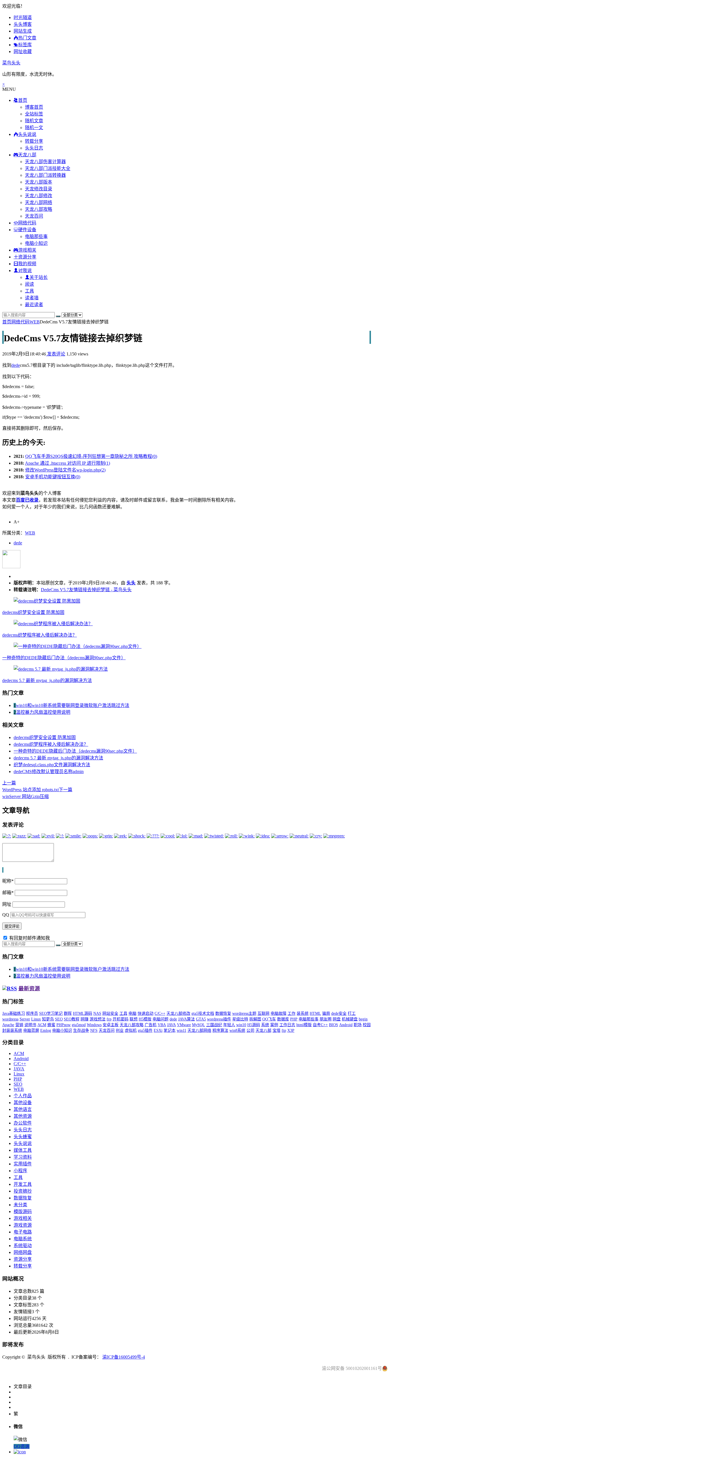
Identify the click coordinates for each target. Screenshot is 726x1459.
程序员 (32, 1013)
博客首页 (34, 107)
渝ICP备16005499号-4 (123, 1357)
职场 (358, 1025)
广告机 (151, 1025)
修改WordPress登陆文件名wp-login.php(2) (65, 470)
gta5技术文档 (202, 1013)
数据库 (283, 1019)
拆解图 (255, 1019)
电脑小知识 (36, 243)
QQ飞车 (269, 1019)
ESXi (158, 1030)
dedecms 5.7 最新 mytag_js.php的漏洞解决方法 (47, 680)
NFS (94, 1030)
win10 (241, 1025)
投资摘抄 (23, 1191)
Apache (8, 1025)
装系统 (303, 1013)
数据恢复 (223, 1013)
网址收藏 (23, 51)
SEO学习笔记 (51, 1013)
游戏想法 (97, 1019)
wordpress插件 (219, 1019)
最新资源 (29, 988)
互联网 (263, 1013)
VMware (184, 1025)
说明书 (30, 1025)
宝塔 (276, 1030)
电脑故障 (278, 1013)
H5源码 (253, 1025)
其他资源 (23, 1116)
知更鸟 (48, 1019)
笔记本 (170, 1030)
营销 (19, 1025)
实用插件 (23, 1163)
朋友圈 (326, 1019)
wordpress (10, 1019)
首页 (6, 321)
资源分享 (23, 1259)
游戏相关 (23, 1218)
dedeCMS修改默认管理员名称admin (49, 771)
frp (109, 1019)
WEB (34, 321)
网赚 (84, 1019)
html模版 (304, 1025)
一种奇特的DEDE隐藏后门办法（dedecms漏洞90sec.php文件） (64, 657)
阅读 (29, 284)
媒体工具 (23, 1150)
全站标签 (34, 113)
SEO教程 (71, 1019)
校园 (367, 1025)
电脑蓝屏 (31, 1030)
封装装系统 (12, 1030)
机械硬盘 (350, 1019)
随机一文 (34, 127)
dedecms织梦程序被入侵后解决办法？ (39, 635)
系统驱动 (23, 1245)
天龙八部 (263, 1030)
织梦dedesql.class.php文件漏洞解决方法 (52, 764)
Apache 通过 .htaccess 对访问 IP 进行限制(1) (67, 463)
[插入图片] (2, 870)
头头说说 (23, 1143)
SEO (59, 1019)
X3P (290, 1030)
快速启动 (145, 1013)
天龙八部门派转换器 (45, 175)
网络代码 (20, 321)
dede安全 (339, 1013)
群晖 (68, 1013)
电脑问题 (160, 1019)
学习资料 (23, 1157)
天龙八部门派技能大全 (47, 168)
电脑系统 (23, 1238)
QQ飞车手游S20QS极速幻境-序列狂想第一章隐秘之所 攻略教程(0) (91, 456)
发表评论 (55, 353)
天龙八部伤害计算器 (45, 161)
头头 (131, 582)
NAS (97, 1013)
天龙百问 (34, 216)
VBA (162, 1025)
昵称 (8, 881)
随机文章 (34, 120)
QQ (5, 914)
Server (25, 1019)
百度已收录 (27, 500)
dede (15, 365)
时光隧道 (23, 17)
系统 (265, 1025)
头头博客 (23, 24)
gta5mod (79, 1025)
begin (363, 1019)
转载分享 (34, 141)
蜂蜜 (51, 1025)
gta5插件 (145, 1030)
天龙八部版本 (38, 182)
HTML (315, 1013)
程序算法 (220, 1030)
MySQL (198, 1025)
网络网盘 (23, 1252)
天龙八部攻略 (38, 209)
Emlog (45, 1030)
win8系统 (237, 1030)
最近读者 (34, 304)
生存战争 (81, 1030)
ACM (41, 1025)
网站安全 (110, 1013)
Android (346, 1025)
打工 (352, 1013)
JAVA (171, 1025)
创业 (120, 1030)
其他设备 (23, 1102)
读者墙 (32, 297)
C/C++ (160, 1013)
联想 (134, 1019)
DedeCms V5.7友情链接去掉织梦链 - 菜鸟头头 (86, 589)
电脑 (132, 1013)
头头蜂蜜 (23, 1136)
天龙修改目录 (38, 188)
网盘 (337, 1019)
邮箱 (8, 892)
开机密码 (120, 1019)
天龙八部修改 (38, 195)
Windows (94, 1025)
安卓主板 (111, 1025)
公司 (250, 1030)
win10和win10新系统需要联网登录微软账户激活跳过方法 (72, 705)
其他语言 (23, 1109)
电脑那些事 (36, 236)
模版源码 (23, 1211)
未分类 (20, 1204)
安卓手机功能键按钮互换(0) (52, 476)
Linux (36, 1019)
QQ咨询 (21, 1446)
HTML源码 (82, 1013)
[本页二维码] (20, 1451)
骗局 (326, 1013)
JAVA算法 (186, 1019)
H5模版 (145, 1019)
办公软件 (23, 1123)
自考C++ (320, 1025)
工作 (292, 1013)
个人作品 (23, 1095)
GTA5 (201, 1019)
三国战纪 (214, 1025)
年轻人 (229, 1025)
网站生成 (23, 31)
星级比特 (240, 1019)
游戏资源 (23, 1225)
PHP (293, 1019)
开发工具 (23, 1184)
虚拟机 (131, 1030)
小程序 (20, 1170)
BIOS (333, 1025)
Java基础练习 (13, 1013)
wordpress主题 (244, 1013)
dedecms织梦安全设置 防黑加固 (33, 612)
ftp (284, 1030)
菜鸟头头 (11, 62)
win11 (181, 1030)
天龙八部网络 (38, 202)
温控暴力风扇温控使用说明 (43, 712)
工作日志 (287, 1025)
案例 (274, 1025)
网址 (6, 904)
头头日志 (34, 148)
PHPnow (63, 1025)
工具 (29, 291)
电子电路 (23, 1231)
